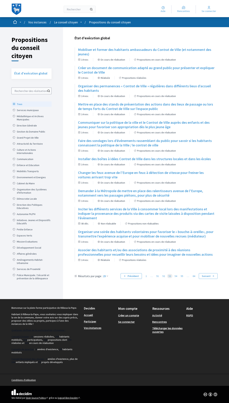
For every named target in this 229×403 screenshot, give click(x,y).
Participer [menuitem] (90, 321)
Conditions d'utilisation (23, 380)
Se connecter (126, 322)
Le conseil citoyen (66, 22)
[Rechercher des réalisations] (48, 91)
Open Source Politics (37, 397)
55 (182, 276)
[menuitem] (31, 104)
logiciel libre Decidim (69, 397)
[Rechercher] (91, 9)
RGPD (189, 315)
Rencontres (159, 322)
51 (157, 276)
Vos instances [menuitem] (92, 328)
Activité (157, 315)
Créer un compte (128, 315)
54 (176, 276)
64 (194, 276)
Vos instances (37, 22)
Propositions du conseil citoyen (110, 22)
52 (163, 276)
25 (104, 276)
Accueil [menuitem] (88, 315)
